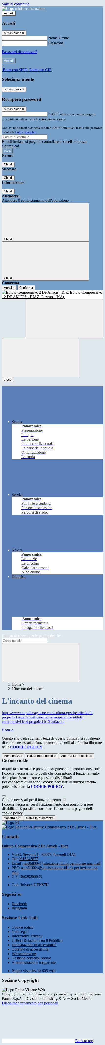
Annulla (9, 288)
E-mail (53, 114)
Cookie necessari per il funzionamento (32, 800)
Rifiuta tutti (41, 756)
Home (16, 684)
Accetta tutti (76, 756)
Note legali (20, 932)
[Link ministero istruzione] (23, 8)
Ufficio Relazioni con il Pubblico (37, 940)
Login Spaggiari (26, 132)
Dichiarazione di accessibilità (34, 945)
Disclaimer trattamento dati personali (30, 1003)
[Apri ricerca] (64, 318)
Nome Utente (58, 38)
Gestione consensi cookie (31, 958)
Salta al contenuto (15, 4)
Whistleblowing (24, 954)
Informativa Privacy (27, 936)
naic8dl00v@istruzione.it (61, 863)
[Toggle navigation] (40, 357)
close (7, 379)
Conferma (26, 288)
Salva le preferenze (39, 818)
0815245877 (28, 859)
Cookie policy (22, 927)
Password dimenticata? (19, 52)
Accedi (9, 13)
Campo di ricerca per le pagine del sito (31, 636)
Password (55, 43)
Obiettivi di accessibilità (30, 949)
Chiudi (8, 164)
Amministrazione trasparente (34, 962)
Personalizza (13, 756)
